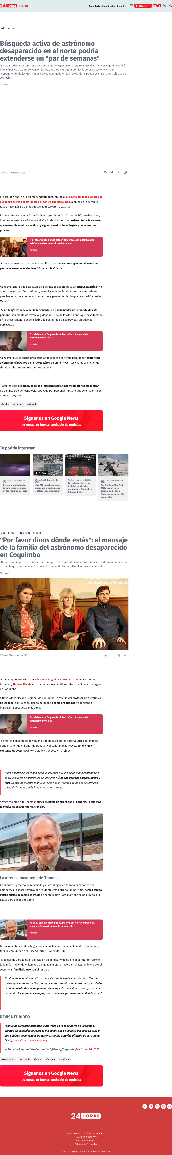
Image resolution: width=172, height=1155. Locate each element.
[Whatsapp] (105, 172)
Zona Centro (108, 5)
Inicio (2, 28)
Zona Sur (122, 5)
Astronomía (24, 1059)
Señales (143, 5)
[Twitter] (119, 172)
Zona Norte (94, 5)
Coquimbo (38, 532)
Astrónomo (18, 404)
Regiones (12, 28)
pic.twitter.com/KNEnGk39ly (30, 1040)
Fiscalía (5, 404)
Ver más (33, 250)
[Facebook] (112, 172)
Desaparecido (8, 1059)
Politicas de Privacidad (86, 1144)
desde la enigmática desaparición (57, 679)
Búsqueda (32, 404)
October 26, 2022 (88, 1049)
